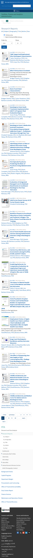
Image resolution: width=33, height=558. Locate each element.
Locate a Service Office (7, 526)
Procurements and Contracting (10, 483)
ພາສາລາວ (10, 554)
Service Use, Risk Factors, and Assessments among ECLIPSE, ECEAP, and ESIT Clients (20, 252)
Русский (4, 538)
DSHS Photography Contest (10, 468)
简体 (2, 541)
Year (28, 31)
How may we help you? (7, 6)
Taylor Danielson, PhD (17, 58)
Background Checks (7, 472)
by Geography (7, 439)
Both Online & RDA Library (14, 37)
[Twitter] (20, 532)
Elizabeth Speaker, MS (8, 135)
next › (24, 418)
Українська (12, 546)
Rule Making (19, 530)
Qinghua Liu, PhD (21, 223)
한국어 (11, 541)
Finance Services (6, 494)
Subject (6, 31)
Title (19, 31)
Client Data (5, 457)
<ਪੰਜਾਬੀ (13, 544)
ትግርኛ (3, 556)
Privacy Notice (20, 528)
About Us (4, 520)
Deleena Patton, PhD (16, 151)
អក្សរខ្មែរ (7, 544)
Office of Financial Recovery (9, 502)
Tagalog (3, 554)
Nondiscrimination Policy (23, 518)
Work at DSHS (5, 522)
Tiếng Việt (4, 549)
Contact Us (4, 524)
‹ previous (11, 415)
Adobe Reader (20, 522)
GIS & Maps (5, 459)
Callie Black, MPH (24, 290)
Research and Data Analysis (16, 21)
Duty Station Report (7, 490)
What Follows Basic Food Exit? (20, 70)
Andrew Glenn (14, 367)
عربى (2, 544)
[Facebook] (17, 532)
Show (17, 40)
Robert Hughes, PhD (17, 173)
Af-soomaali (4, 546)
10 (15, 418)
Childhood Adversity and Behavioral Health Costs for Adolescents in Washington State (19, 378)
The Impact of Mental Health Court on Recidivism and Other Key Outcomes (20, 284)
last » (4, 421)
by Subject (6, 437)
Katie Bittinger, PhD (7, 192)
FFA (7, 21)
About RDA (5, 462)
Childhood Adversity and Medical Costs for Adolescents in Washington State (21, 398)
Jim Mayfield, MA (21, 135)
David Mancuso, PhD (7, 276)
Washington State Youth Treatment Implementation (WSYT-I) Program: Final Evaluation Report (19, 110)
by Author (6, 445)
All (2, 31)
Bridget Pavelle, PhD (16, 78)
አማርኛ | (10, 549)
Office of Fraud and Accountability (11, 487)
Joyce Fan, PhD (18, 62)
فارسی (3, 551)
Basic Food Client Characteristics (16, 90)
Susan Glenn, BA (17, 171)
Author (24, 31)
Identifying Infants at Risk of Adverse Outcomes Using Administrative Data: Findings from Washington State (20, 146)
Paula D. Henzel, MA (16, 288)
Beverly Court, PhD (21, 192)
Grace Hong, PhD (15, 115)
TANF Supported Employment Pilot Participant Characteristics (21, 55)
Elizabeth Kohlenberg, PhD (18, 204)
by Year (5, 448)
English (3, 536)
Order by (4, 40)
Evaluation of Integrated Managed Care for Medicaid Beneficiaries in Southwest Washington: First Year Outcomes (19, 186)
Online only (9, 35)
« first (4, 415)
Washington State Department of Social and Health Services (17, 2)
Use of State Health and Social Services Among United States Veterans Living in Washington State (20, 234)
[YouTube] (23, 532)
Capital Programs (6, 475)
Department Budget (7, 479)
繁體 (6, 541)
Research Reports (7, 434)
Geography (13, 31)
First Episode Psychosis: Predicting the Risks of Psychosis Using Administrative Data (20, 164)
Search (29, 6)
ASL (7, 556)
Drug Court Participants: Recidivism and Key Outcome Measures (19, 341)
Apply (4, 47)
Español (8, 536)
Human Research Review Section (11, 465)
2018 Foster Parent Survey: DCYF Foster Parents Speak (20, 201)
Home (2, 21)
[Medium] (29, 532)
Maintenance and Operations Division (12, 498)
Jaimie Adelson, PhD (7, 405)
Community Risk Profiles (9, 454)
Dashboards (5, 451)
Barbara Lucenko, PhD (14, 80)
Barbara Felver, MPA (22, 100)
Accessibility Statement (23, 520)
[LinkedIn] (26, 532)
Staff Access (4, 518)
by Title (5, 442)
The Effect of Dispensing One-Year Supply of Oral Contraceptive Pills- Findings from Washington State (20, 358)
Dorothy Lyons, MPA (18, 365)
